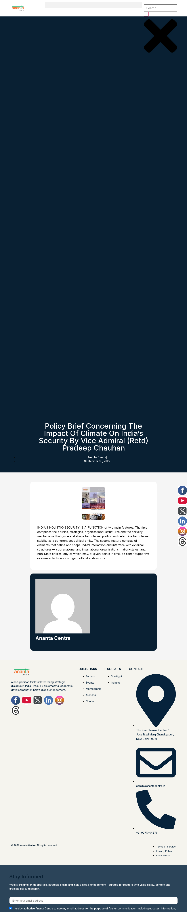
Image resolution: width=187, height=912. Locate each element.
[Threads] (15, 710)
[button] (93, 5)
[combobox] (160, 8)
